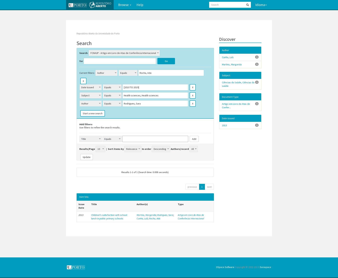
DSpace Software (225, 267)
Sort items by (116, 149)
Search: (83, 53)
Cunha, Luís (142, 218)
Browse (123, 5)
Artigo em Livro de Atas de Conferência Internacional (191, 216)
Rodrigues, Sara (165, 215)
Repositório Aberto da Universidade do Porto (98, 33)
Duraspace (265, 267)
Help (139, 5)
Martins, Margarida (146, 215)
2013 (224, 125)
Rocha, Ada (154, 218)
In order (146, 149)
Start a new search (92, 113)
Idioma (260, 5)
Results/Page (87, 149)
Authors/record (180, 149)
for (81, 61)
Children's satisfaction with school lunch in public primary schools (109, 216)
